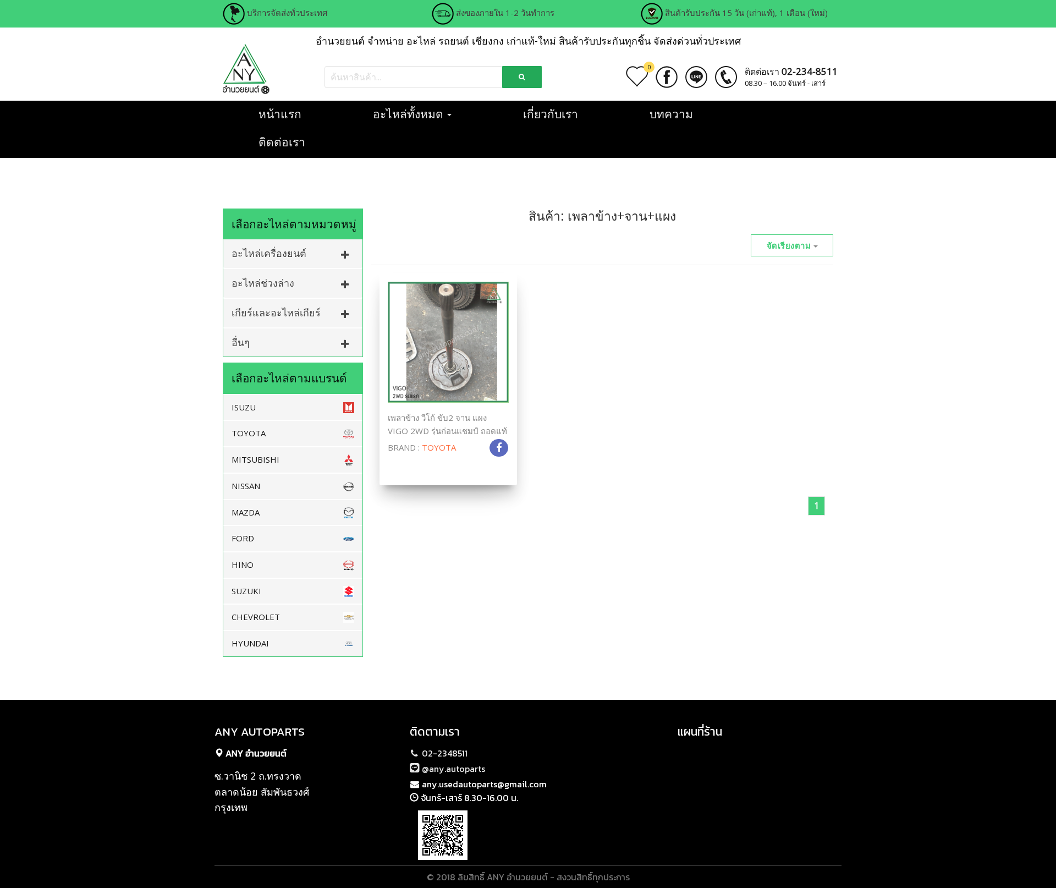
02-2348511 (444, 753)
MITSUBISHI (255, 459)
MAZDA (246, 512)
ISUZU (244, 407)
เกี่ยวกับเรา (550, 114)
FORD (243, 538)
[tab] (292, 253)
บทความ (671, 114)
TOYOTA (249, 432)
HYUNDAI (250, 643)
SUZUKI (246, 590)
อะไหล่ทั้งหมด (409, 114)
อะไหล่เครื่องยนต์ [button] (269, 253)
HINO (243, 564)
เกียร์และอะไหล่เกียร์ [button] (276, 312)
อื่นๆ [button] (241, 342)
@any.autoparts (452, 768)
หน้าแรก (279, 114)
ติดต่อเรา (281, 142)
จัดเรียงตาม (790, 245)
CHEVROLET (256, 616)
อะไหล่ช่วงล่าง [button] (263, 282)
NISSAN (246, 485)
